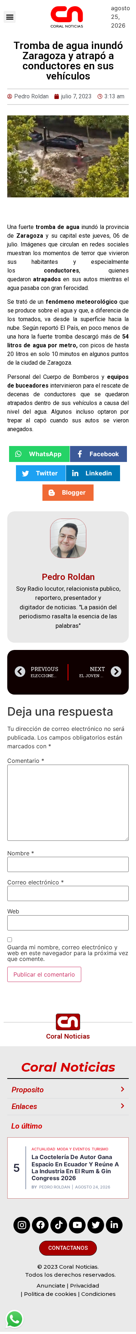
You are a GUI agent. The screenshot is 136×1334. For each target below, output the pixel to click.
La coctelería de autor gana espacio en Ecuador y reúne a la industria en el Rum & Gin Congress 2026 (75, 1167)
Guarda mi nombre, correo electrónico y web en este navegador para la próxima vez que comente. (67, 953)
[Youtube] (77, 1225)
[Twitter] (95, 1225)
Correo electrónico (35, 882)
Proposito (28, 1089)
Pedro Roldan (54, 1187)
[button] (10, 17)
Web (13, 911)
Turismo (100, 1149)
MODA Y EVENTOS (73, 1149)
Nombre (20, 853)
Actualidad (43, 1149)
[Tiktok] (58, 1225)
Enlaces (24, 1106)
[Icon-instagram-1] (21, 1225)
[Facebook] (40, 1225)
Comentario (25, 761)
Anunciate (51, 1285)
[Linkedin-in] (114, 1225)
